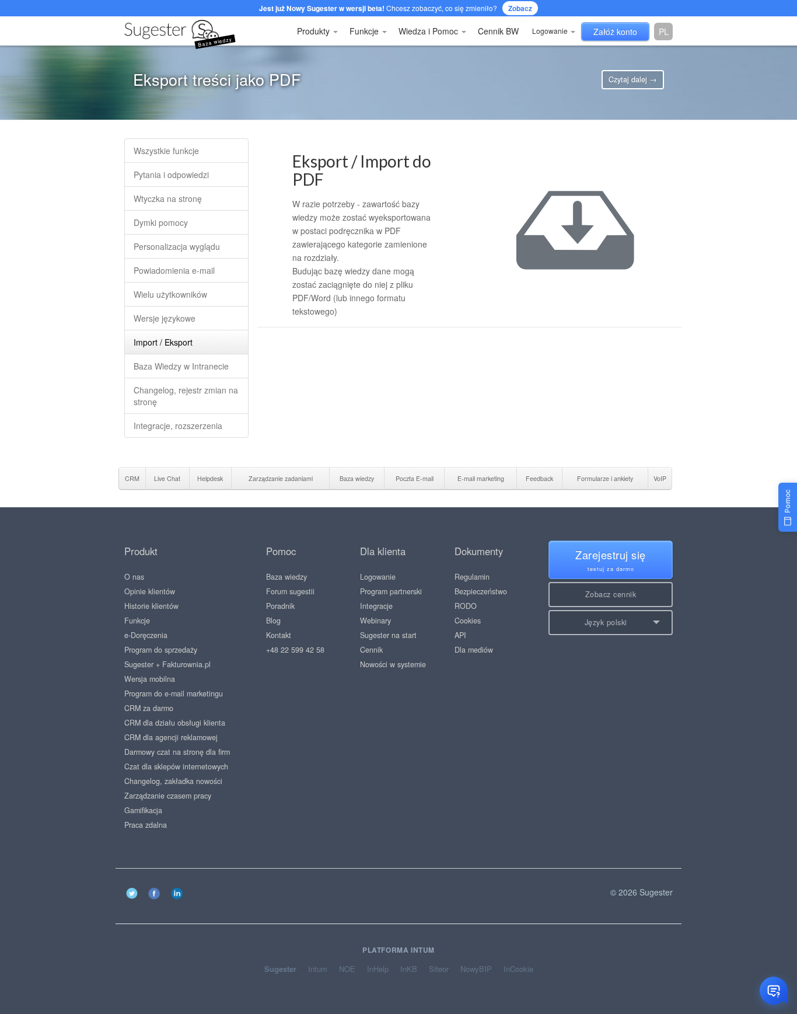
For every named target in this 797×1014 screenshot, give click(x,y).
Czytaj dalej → (633, 79)
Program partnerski (391, 591)
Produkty (314, 31)
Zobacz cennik (611, 594)
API (460, 635)
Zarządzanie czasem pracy (167, 795)
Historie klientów (151, 606)
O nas (134, 577)
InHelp (378, 969)
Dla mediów (474, 649)
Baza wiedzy (286, 577)
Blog (273, 620)
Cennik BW (498, 31)
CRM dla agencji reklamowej (171, 737)
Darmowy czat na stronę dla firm (177, 752)
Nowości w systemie (393, 664)
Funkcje (365, 31)
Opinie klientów (149, 591)
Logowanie (550, 31)
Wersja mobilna (149, 679)
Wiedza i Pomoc (429, 31)
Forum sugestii (290, 591)
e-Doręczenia (145, 635)
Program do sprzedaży (160, 649)
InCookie (518, 969)
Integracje (376, 606)
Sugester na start (388, 635)
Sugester (280, 969)
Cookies (468, 620)
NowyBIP (476, 969)
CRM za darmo (148, 708)
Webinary (375, 620)
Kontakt (278, 635)
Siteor (439, 969)
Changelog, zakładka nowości (173, 781)
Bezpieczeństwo (481, 591)
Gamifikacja (143, 810)
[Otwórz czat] (774, 991)
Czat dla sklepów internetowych (176, 766)
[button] (610, 622)
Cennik (371, 649)
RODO (466, 606)
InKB (408, 969)
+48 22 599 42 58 (295, 649)
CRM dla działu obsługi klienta (174, 722)
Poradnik (280, 606)
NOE (347, 969)
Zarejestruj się (610, 560)
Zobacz (520, 8)
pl (664, 31)
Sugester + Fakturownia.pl (167, 664)
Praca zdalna (145, 825)
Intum (317, 969)
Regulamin (472, 577)
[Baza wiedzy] (133, 31)
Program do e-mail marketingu (173, 693)
